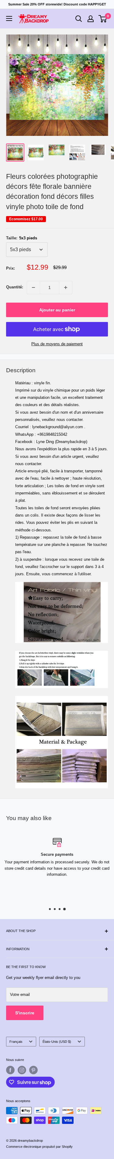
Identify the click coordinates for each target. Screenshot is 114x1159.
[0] (103, 18)
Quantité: (14, 287)
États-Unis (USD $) (57, 1041)
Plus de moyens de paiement (57, 344)
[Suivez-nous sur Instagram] (22, 1070)
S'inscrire (24, 1012)
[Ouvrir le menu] (9, 18)
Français (15, 1041)
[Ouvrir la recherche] (78, 18)
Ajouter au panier (57, 309)
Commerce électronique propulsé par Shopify (39, 1146)
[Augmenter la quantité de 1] (65, 287)
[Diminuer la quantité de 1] (33, 287)
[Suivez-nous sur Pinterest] (33, 1070)
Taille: (21, 238)
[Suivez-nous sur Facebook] (10, 1070)
